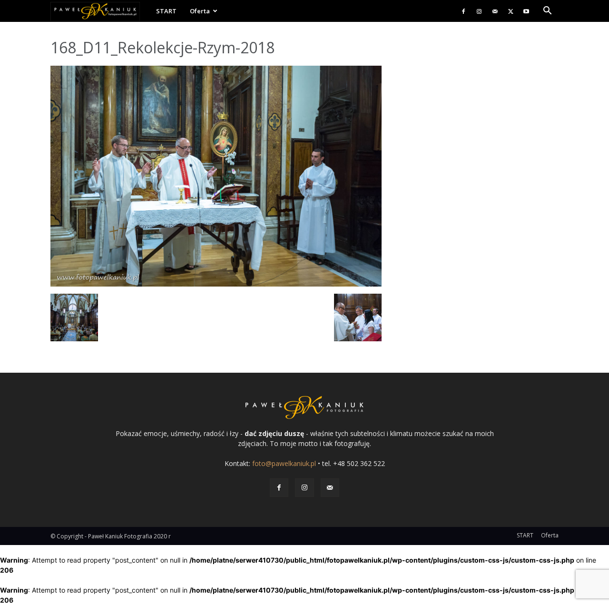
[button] (547, 11)
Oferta (200, 11)
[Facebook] (463, 11)
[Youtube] (526, 11)
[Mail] (495, 11)
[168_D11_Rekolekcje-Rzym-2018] (216, 284)
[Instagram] (479, 11)
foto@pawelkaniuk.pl (284, 463)
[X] (510, 11)
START (166, 11)
